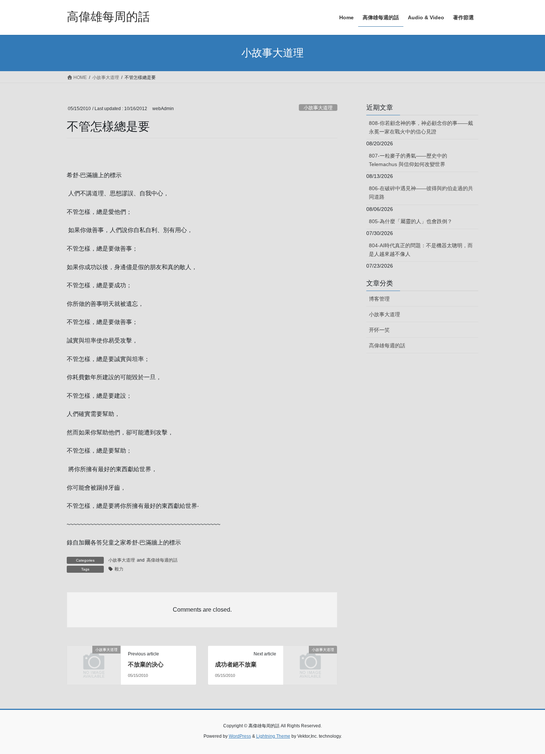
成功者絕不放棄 (236, 664)
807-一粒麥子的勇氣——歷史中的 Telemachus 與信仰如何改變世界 (408, 160)
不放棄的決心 (146, 664)
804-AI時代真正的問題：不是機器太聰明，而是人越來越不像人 (421, 249)
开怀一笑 (379, 330)
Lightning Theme (273, 736)
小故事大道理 (318, 107)
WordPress (240, 736)
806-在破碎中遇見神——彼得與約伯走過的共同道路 (421, 192)
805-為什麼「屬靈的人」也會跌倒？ (410, 221)
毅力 (119, 569)
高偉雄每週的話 (162, 560)
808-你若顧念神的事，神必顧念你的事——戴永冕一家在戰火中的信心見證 (421, 127)
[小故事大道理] (93, 662)
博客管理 (379, 299)
